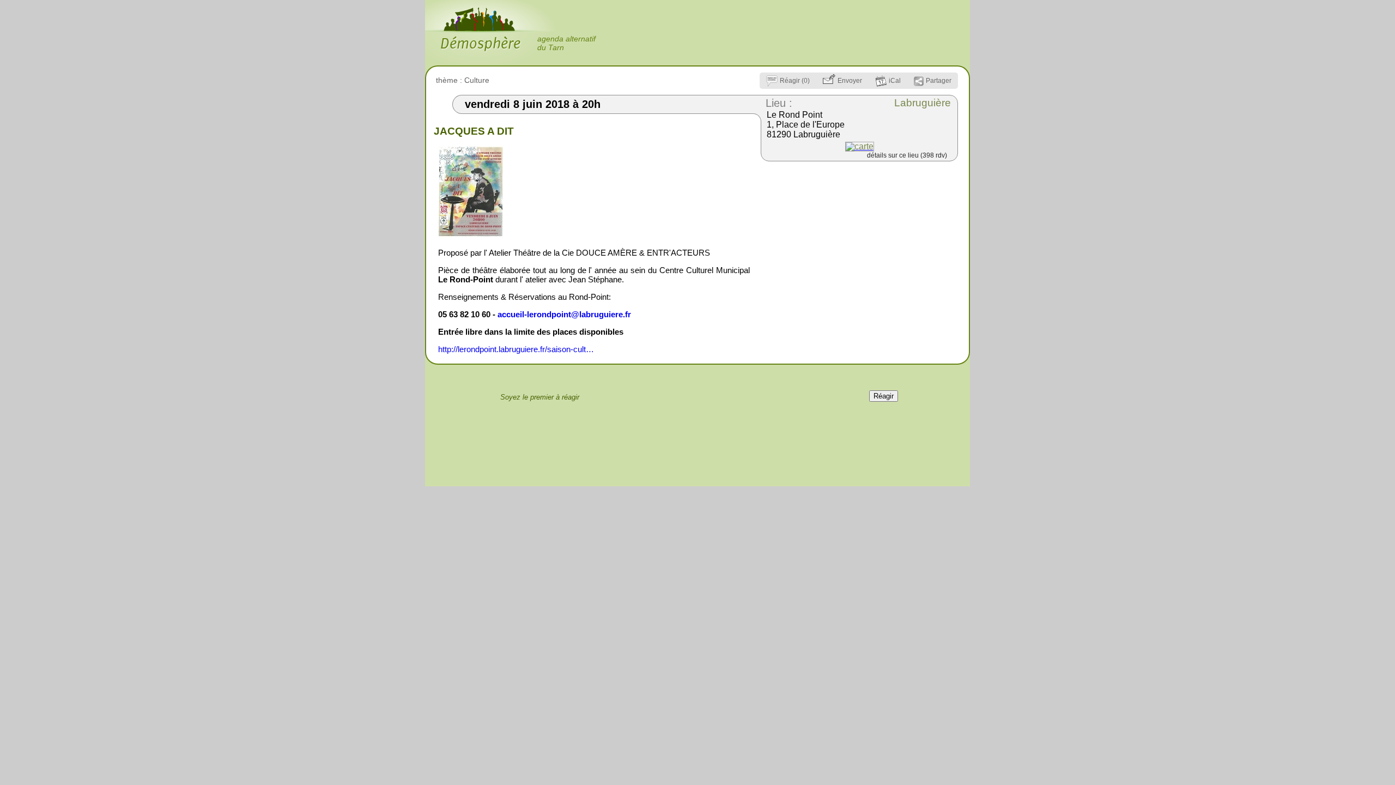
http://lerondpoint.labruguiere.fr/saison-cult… (516, 349)
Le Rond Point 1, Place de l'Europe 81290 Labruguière (806, 124)
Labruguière (922, 102)
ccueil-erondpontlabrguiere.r (564, 314)
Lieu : (779, 103)
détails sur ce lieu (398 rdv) (907, 155)
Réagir (884, 396)
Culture (476, 80)
